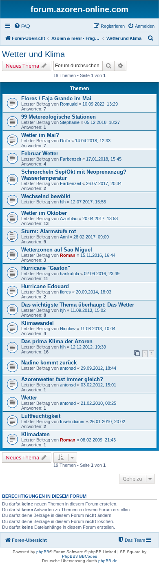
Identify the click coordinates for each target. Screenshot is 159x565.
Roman (67, 255)
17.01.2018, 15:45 (103, 159)
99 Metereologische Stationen (58, 117)
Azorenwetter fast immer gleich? (62, 379)
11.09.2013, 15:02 (88, 310)
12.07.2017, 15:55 (88, 201)
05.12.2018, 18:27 (102, 122)
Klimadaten (35, 434)
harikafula (69, 273)
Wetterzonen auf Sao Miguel (56, 250)
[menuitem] (22, 26)
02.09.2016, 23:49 (101, 273)
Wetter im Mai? (40, 135)
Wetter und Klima (33, 54)
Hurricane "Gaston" (45, 268)
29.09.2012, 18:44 (98, 368)
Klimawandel (37, 323)
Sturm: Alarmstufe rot (48, 231)
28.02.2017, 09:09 (91, 236)
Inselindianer (72, 421)
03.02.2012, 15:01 (98, 384)
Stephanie (70, 122)
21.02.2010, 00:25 (98, 403)
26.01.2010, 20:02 (107, 421)
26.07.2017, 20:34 (103, 183)
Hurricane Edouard (45, 286)
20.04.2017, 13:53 (100, 218)
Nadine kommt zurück (49, 363)
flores (65, 291)
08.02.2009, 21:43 (98, 439)
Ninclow (67, 328)
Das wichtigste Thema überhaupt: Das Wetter (77, 305)
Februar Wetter (39, 153)
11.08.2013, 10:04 (97, 328)
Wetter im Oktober (44, 213)
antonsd (68, 368)
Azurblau (68, 218)
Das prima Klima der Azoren (57, 341)
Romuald (68, 104)
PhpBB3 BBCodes (79, 556)
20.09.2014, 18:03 (93, 291)
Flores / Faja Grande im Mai (56, 98)
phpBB (42, 552)
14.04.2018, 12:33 (92, 140)
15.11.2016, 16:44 (97, 255)
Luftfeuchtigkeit (40, 416)
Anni (64, 236)
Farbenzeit (70, 159)
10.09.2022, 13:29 (100, 104)
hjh (63, 201)
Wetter (29, 398)
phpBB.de (107, 560)
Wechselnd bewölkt (45, 196)
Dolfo (65, 140)
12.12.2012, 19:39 (88, 346)
